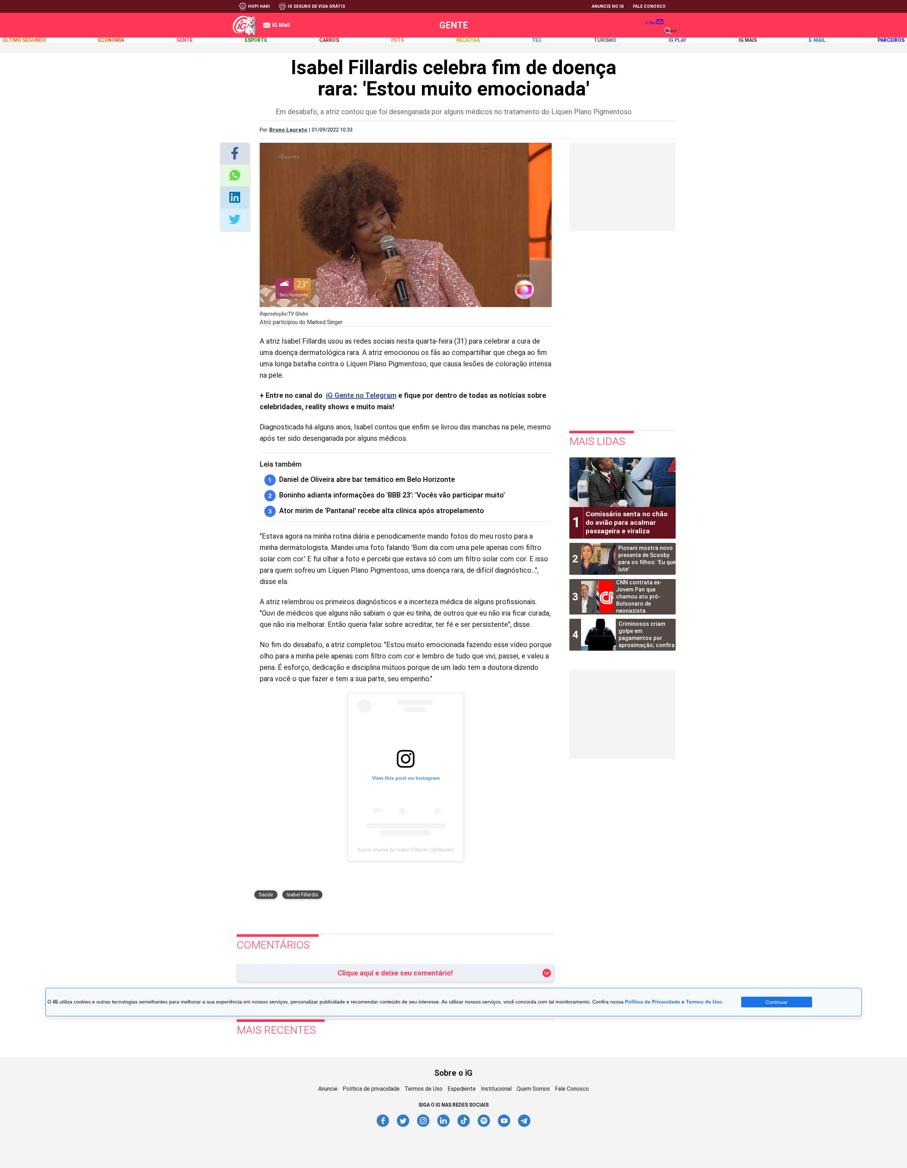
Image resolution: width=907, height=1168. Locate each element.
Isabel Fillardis (302, 894)
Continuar (777, 1002)
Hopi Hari (259, 6)
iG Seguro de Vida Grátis (316, 6)
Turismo (605, 40)
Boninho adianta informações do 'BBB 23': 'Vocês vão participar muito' (392, 495)
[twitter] (403, 1125)
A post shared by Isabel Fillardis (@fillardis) (405, 849)
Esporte (256, 40)
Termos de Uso (424, 1088)
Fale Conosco (572, 1088)
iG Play (677, 40)
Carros (329, 40)
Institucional (496, 1088)
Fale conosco (649, 6)
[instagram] (423, 1125)
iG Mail (651, 23)
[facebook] (383, 1125)
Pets (397, 40)
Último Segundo (24, 40)
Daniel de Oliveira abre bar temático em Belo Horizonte (367, 479)
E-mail (817, 40)
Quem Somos (533, 1088)
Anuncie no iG (608, 6)
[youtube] (504, 1125)
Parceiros (891, 40)
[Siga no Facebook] (234, 153)
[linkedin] (443, 1125)
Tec (537, 40)
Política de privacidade (371, 1088)
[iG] (244, 25)
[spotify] (484, 1125)
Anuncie (328, 1088)
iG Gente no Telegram (361, 395)
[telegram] (524, 1125)
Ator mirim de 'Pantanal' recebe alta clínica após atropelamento (381, 510)
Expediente (461, 1088)
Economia (111, 40)
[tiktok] (464, 1125)
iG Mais (748, 40)
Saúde (266, 894)
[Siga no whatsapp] (234, 176)
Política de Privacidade (652, 1002)
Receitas (468, 40)
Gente (453, 25)
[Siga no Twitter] (234, 198)
